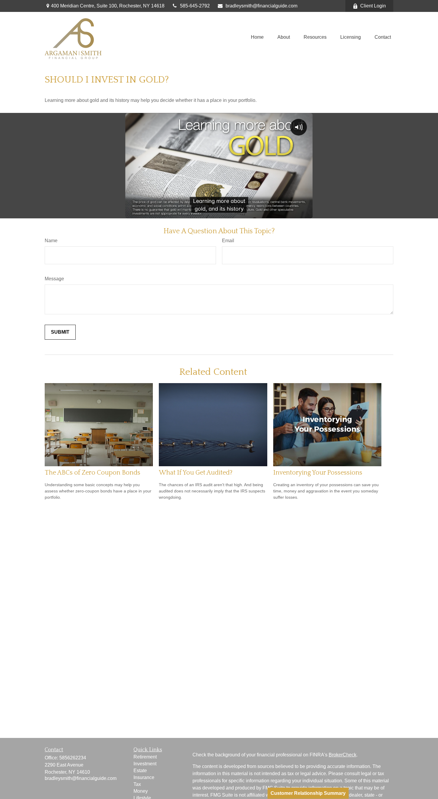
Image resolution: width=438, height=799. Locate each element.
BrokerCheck (342, 754)
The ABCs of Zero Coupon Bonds (92, 472)
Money (140, 791)
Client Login (373, 5)
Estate (140, 770)
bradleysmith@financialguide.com (261, 5)
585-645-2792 (195, 5)
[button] (257, 37)
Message (54, 278)
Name (51, 240)
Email (228, 240)
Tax (137, 784)
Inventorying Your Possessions (317, 472)
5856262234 (72, 757)
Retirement (145, 756)
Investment (144, 763)
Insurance (143, 777)
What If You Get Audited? (195, 472)
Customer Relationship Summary (308, 793)
